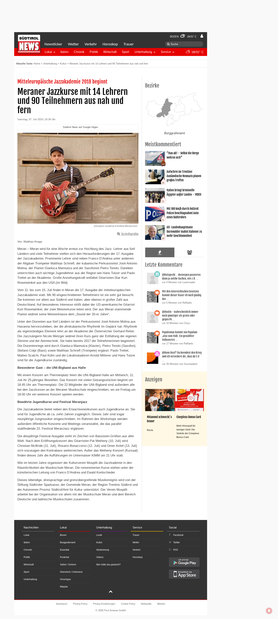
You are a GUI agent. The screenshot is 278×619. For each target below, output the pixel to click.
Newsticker (53, 44)
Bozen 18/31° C (183, 36)
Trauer (128, 44)
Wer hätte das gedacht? (108, 564)
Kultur (63, 63)
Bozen (63, 535)
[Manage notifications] (269, 611)
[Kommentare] (159, 252)
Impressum (61, 603)
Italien (64, 51)
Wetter (73, 44)
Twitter (176, 542)
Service (166, 51)
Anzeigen (153, 380)
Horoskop (110, 44)
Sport (125, 51)
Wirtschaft (109, 51)
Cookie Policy (128, 603)
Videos (99, 557)
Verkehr (91, 44)
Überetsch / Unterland (71, 572)
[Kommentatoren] (189, 252)
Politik (94, 51)
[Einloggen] (201, 36)
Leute (99, 535)
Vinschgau (65, 579)
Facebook (178, 535)
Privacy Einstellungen (104, 603)
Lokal (48, 51)
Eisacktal (64, 550)
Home (37, 63)
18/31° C (197, 52)
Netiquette (146, 603)
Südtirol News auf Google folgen (80, 127)
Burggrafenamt (67, 542)
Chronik (79, 51)
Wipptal (64, 586)
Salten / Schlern (68, 564)
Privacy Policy (80, 603)
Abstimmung (102, 550)
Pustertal (64, 557)
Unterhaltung (143, 51)
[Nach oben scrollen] (111, 592)
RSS (175, 550)
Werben (161, 603)
